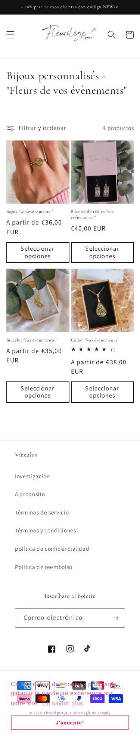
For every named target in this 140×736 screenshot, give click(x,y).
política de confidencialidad (52, 548)
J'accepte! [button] (70, 723)
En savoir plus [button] (62, 703)
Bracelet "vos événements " (32, 340)
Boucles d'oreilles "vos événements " (92, 214)
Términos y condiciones (45, 530)
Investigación (32, 476)
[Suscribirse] (116, 618)
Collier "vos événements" (94, 340)
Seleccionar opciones (38, 252)
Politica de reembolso (43, 566)
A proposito (30, 494)
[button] (10, 35)
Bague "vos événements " (29, 211)
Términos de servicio (42, 512)
